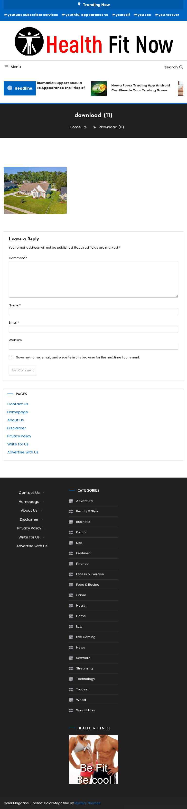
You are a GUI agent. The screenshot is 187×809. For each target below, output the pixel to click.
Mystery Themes (87, 803)
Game (81, 595)
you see (144, 14)
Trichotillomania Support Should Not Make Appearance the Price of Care (52, 88)
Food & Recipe (87, 584)
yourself (123, 14)
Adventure (84, 501)
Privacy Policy (19, 436)
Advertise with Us (22, 452)
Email (14, 322)
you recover (169, 14)
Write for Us (17, 444)
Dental (81, 532)
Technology (85, 679)
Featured (83, 553)
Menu (16, 66)
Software (83, 658)
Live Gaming (85, 637)
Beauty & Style (87, 511)
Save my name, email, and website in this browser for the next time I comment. (78, 357)
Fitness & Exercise (90, 574)
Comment (18, 258)
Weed (81, 699)
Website (15, 340)
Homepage (17, 411)
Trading (82, 689)
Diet (79, 542)
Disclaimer (16, 428)
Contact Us (17, 403)
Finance (82, 563)
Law (79, 626)
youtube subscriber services (33, 14)
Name (15, 305)
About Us (15, 420)
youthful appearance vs (86, 14)
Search (171, 67)
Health (81, 605)
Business (83, 521)
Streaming (84, 668)
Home (81, 616)
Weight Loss (85, 710)
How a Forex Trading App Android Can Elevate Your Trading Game (138, 88)
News (80, 647)
